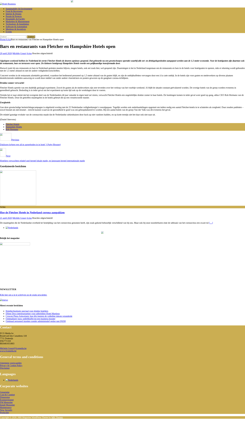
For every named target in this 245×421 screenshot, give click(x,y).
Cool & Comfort (7, 394)
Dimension (5, 397)
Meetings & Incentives (16, 29)
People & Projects (14, 16)
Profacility (4, 412)
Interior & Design (13, 14)
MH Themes (57, 417)
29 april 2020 (6, 53)
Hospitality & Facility (15, 19)
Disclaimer (5, 368)
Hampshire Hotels (14, 127)
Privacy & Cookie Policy (11, 365)
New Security (6, 410)
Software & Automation (16, 26)
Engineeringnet (7, 400)
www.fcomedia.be (8, 351)
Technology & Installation (17, 24)
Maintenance (5, 407)
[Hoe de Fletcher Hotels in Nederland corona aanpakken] (18, 204)
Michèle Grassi (19, 53)
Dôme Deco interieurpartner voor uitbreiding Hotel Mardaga (33, 313)
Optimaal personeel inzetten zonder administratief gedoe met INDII (36, 321)
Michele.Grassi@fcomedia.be (13, 348)
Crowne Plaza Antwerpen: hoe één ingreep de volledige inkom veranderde (39, 316)
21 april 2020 (6, 218)
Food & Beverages (14, 11)
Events (9, 31)
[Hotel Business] (8, 4)
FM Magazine (6, 402)
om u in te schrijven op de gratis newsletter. (23, 295)
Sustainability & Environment (19, 9)
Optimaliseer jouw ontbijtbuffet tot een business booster (30, 318)
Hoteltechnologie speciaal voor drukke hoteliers (27, 311)
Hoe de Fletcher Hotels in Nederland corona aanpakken (32, 212)
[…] (211, 223)
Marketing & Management (17, 21)
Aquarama (4, 392)
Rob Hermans (12, 129)
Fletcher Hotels (12, 124)
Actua (29, 53)
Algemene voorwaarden (11, 363)
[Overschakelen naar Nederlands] (12, 227)
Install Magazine (7, 405)
